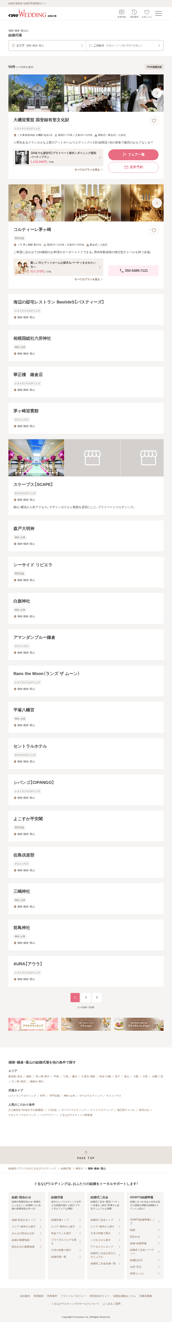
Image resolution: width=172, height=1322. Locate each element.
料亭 (42, 1095)
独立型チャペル (126, 1110)
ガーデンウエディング (73, 1110)
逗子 (117, 1076)
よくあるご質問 (111, 1303)
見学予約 (136, 167)
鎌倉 (28, 1076)
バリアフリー (47, 1115)
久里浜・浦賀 (88, 1076)
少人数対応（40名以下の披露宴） (26, 1110)
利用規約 (39, 1296)
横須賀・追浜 (15, 1076)
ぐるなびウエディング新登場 (76, 1115)
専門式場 (55, 1095)
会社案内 (25, 1296)
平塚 (56, 1076)
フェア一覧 (136, 154)
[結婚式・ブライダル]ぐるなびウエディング (32, 1168)
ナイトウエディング (101, 1110)
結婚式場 (66, 1168)
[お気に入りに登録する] (154, 120)
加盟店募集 (145, 1296)
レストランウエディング (22, 1095)
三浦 (65, 1076)
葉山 (126, 1076)
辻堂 (145, 1076)
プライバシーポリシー (73, 1296)
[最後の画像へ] (157, 93)
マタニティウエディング (22, 1115)
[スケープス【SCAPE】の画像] (86, 457)
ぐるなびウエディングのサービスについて (75, 1303)
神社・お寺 (69, 1095)
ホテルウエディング (90, 1095)
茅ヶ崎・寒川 (43, 1076)
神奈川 (79, 1168)
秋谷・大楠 (105, 1076)
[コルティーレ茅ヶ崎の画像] (86, 203)
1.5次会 (52, 1110)
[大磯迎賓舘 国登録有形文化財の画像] (86, 93)
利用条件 (52, 1296)
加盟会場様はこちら (124, 1296)
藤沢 (74, 1076)
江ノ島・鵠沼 (19, 1081)
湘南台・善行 (37, 1081)
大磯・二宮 (157, 1076)
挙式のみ (144, 1110)
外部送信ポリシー (100, 1296)
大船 (135, 1076)
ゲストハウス (113, 1095)
